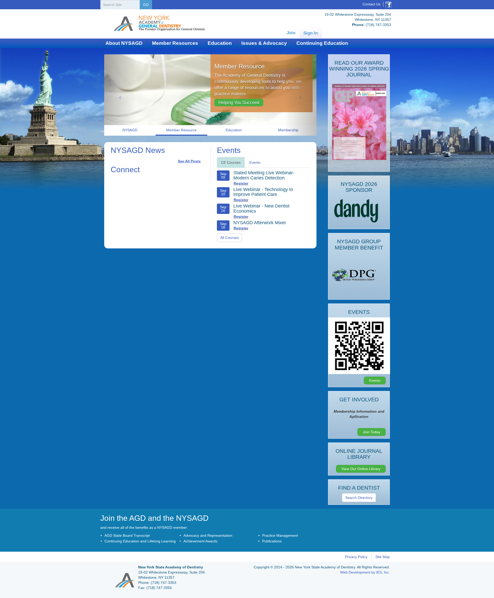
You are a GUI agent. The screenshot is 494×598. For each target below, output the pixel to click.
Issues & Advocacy (264, 43)
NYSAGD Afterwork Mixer (259, 222)
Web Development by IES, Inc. (365, 572)
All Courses (229, 238)
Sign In (310, 33)
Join (291, 32)
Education (220, 43)
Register (241, 183)
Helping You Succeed (238, 102)
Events (254, 162)
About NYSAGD (124, 43)
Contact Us (372, 4)
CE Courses (231, 162)
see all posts (189, 161)
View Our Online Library (360, 469)
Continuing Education (322, 43)
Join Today (371, 432)
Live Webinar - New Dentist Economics (261, 208)
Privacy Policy (356, 557)
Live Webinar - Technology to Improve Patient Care (263, 192)
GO (146, 5)
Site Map (382, 557)
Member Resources (175, 43)
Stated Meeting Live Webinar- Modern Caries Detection (263, 175)
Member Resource (239, 66)
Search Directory (359, 498)
